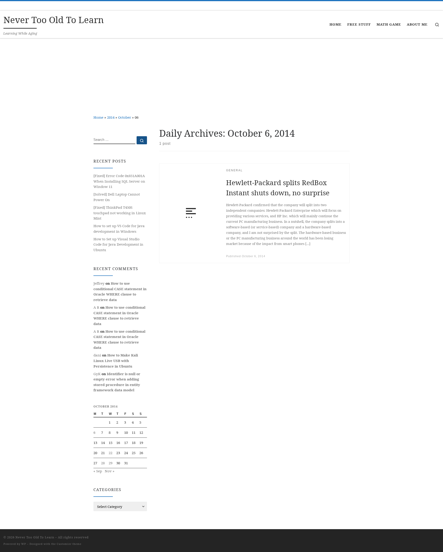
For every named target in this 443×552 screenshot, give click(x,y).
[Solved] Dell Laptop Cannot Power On (116, 197)
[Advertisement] (221, 73)
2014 (110, 117)
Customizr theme (69, 544)
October (124, 117)
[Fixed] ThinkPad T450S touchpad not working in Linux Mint (119, 212)
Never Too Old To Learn (34, 537)
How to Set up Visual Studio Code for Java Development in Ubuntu (118, 244)
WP (23, 544)
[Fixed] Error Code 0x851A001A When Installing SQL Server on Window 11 (119, 181)
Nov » (109, 471)
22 (110, 452)
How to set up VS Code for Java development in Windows (119, 228)
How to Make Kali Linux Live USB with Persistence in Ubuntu (115, 360)
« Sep (97, 471)
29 (110, 463)
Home (98, 117)
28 (103, 463)
